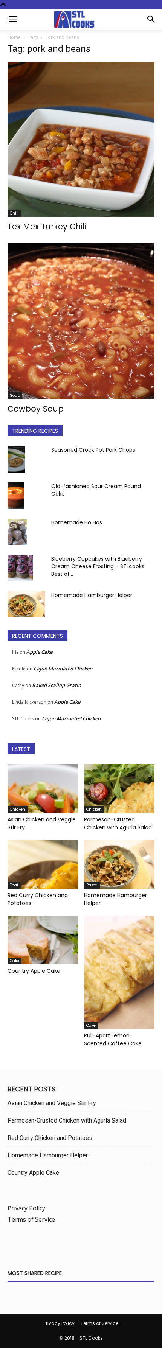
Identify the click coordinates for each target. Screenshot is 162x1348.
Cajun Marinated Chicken (63, 668)
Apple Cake (39, 651)
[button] (13, 19)
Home (14, 37)
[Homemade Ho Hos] (17, 532)
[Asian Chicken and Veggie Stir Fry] (43, 788)
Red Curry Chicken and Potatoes (50, 1137)
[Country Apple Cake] (43, 940)
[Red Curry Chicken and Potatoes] (43, 864)
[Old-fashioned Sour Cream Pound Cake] (16, 495)
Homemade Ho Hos (76, 522)
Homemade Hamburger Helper (91, 595)
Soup (15, 395)
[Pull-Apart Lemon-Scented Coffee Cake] (119, 972)
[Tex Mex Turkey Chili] (81, 139)
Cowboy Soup (36, 408)
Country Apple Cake (34, 971)
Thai (14, 885)
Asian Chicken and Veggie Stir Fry (52, 1103)
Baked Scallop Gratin (56, 685)
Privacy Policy (26, 1208)
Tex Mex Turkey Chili (47, 226)
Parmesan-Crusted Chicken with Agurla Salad (118, 823)
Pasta (92, 885)
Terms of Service (31, 1219)
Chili (14, 213)
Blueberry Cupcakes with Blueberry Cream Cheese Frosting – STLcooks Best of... (97, 566)
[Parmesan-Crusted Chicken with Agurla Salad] (119, 788)
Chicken (17, 809)
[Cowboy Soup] (81, 321)
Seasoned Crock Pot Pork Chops (93, 450)
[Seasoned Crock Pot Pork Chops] (16, 459)
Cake (14, 961)
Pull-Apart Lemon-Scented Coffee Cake (113, 1039)
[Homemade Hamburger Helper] (26, 604)
